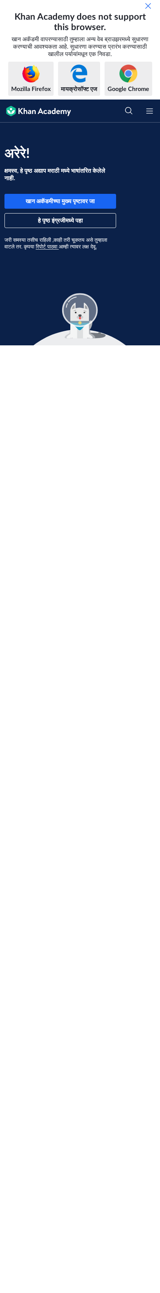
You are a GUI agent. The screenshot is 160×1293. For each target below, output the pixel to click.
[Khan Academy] (35, 111)
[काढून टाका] (148, 6)
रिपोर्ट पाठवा (47, 247)
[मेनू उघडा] (149, 111)
